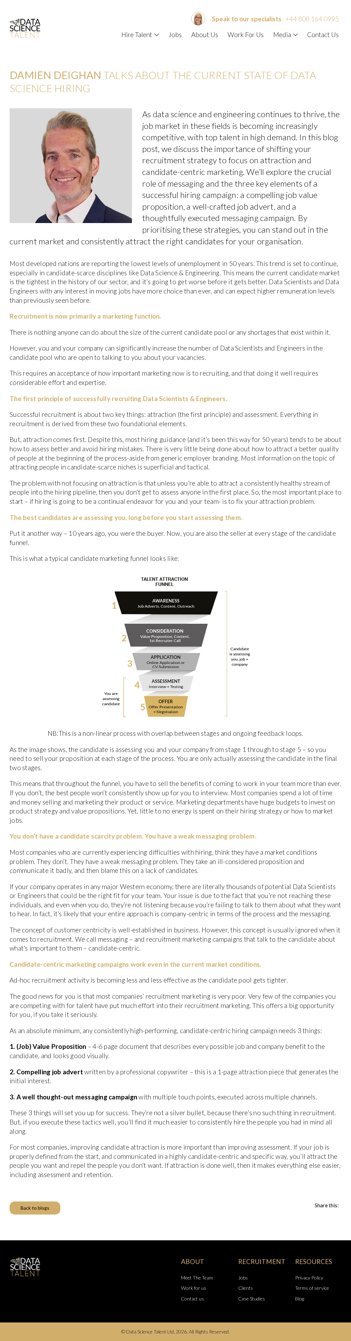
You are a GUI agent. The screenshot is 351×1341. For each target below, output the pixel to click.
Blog (299, 1298)
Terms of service (312, 1288)
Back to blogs (35, 1208)
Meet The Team (197, 1278)
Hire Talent (136, 34)
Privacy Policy (309, 1278)
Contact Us (323, 34)
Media (282, 34)
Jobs (175, 34)
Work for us (193, 1288)
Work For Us (246, 34)
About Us (204, 34)
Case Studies (251, 1298)
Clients (245, 1288)
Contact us (192, 1298)
